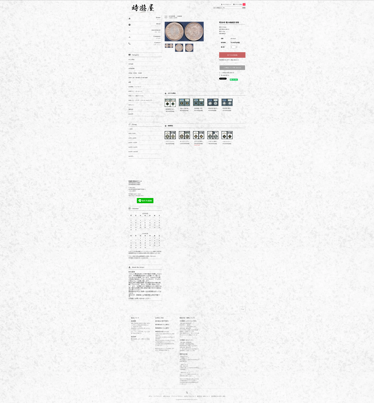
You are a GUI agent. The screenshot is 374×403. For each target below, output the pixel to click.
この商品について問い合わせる (232, 67)
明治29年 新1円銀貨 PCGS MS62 (217, 108)
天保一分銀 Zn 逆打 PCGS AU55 (189, 108)
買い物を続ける (225, 75)
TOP (166, 16)
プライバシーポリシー (177, 396)
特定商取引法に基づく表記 (218, 396)
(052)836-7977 (139, 195)
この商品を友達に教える (227, 72)
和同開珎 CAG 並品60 (172, 109)
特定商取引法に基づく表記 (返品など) (229, 60)
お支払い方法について (190, 396)
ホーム (150, 396)
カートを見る (239, 4)
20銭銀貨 (179, 16)
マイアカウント (227, 4)
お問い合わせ (166, 396)
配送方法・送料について (203, 396)
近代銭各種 (172, 16)
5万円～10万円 (173, 18)
